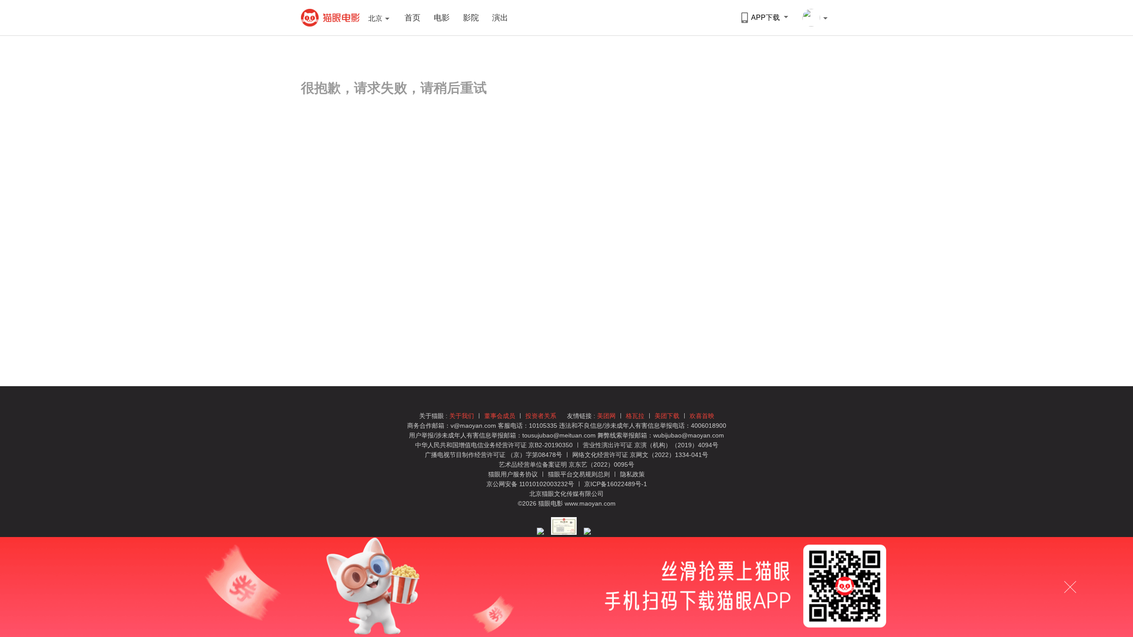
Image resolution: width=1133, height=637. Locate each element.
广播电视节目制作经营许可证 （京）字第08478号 (493, 454)
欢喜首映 (702, 415)
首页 (412, 17)
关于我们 (461, 415)
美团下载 (667, 415)
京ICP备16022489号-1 (615, 483)
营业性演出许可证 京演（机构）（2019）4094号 (650, 445)
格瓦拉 (635, 415)
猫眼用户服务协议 (514, 474)
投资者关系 (540, 415)
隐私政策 (632, 474)
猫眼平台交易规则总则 (580, 474)
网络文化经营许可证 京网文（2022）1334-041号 (640, 454)
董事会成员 (499, 415)
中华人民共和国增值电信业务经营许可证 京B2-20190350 (494, 445)
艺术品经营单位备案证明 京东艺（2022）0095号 (566, 464)
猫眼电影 (330, 17)
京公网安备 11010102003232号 (530, 483)
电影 (442, 17)
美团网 (606, 415)
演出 (500, 17)
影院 (471, 17)
